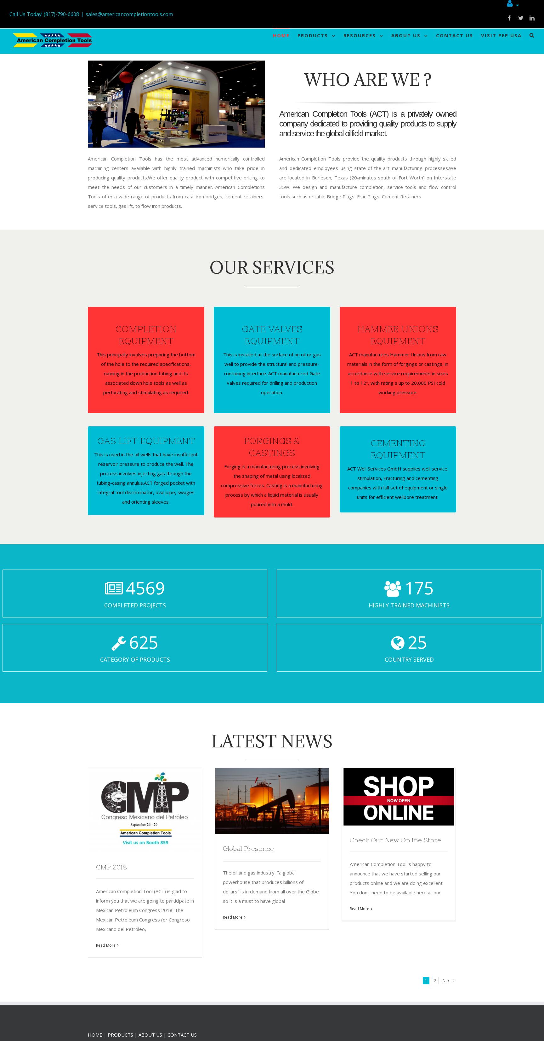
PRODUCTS (120, 1035)
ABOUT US (150, 1035)
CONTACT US (182, 1035)
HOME (95, 1035)
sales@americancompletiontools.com (129, 14)
